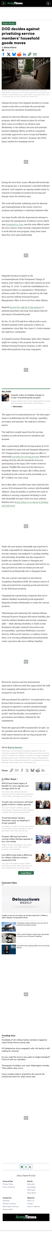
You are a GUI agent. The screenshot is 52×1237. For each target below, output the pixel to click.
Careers (30, 1203)
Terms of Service (9, 1187)
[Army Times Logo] (15, 3)
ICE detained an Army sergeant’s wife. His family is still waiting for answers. (26, 1049)
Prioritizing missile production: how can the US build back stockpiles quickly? (32, 924)
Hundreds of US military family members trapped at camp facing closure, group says (24, 1041)
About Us (30, 1200)
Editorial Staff (7, 1209)
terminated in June (14, 224)
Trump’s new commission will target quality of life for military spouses (17, 803)
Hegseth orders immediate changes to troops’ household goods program (27, 396)
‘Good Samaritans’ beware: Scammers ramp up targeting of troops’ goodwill (16, 820)
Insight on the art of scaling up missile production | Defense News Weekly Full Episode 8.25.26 (24, 916)
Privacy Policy (8, 1184)
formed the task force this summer (26, 307)
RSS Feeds (31, 1190)
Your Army (9, 23)
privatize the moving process (25, 456)
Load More (26, 872)
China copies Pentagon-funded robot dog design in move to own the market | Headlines (33, 935)
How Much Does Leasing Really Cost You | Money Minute (33, 946)
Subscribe (31, 1184)
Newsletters (31, 1187)
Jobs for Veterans (33, 1206)
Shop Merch (31, 1193)
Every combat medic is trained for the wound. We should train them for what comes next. (23, 1075)
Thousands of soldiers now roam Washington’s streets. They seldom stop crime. (25, 1066)
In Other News (9, 779)
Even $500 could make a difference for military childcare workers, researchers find (17, 857)
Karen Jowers (10, 47)
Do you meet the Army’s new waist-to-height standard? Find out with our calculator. (26, 1058)
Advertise (6, 1200)
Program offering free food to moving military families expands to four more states (17, 839)
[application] (26, 899)
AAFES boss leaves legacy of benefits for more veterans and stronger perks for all (15, 786)
